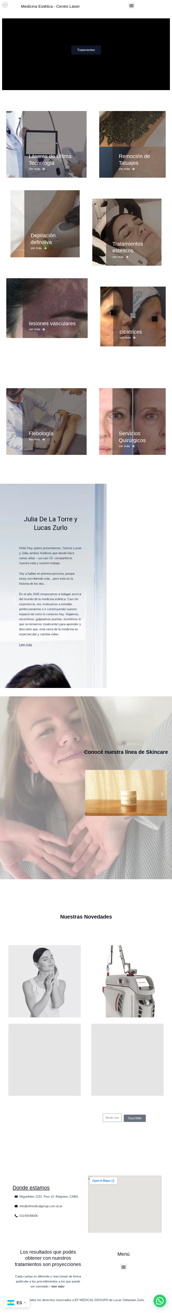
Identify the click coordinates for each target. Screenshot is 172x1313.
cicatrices (131, 332)
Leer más (25, 644)
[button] (131, 5)
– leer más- (57, 1286)
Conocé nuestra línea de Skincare (126, 752)
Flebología (41, 433)
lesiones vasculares (52, 323)
